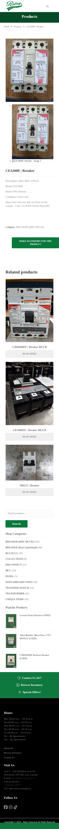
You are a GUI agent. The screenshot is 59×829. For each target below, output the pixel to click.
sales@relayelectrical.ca (23, 778)
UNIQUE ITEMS (15, 599)
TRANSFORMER (15, 593)
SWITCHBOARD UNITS (19, 582)
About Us (8, 748)
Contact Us (9, 757)
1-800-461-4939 (12, 785)
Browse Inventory (13, 753)
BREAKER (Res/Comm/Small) (21, 547)
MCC (8, 570)
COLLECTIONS (14, 559)
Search (16, 523)
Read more (29, 354)
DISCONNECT (14, 564)
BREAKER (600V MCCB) (30, 227)
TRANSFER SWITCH (17, 588)
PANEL (10, 576)
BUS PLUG (12, 553)
